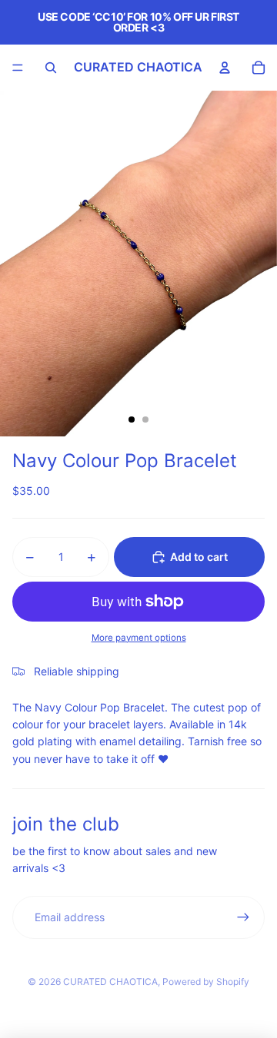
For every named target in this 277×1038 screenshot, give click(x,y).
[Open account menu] (225, 68)
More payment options (139, 637)
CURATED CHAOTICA (110, 981)
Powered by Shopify (205, 981)
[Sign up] (243, 917)
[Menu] (17, 67)
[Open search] (51, 68)
